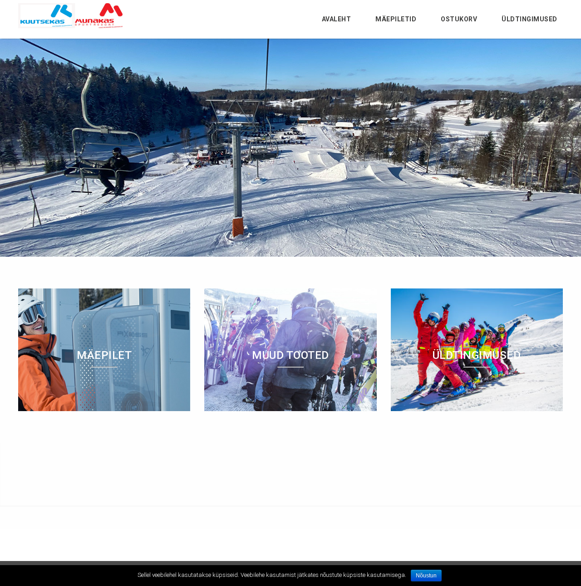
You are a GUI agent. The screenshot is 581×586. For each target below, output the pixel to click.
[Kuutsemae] (70, 26)
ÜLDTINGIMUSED (529, 19)
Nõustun (426, 575)
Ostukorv (459, 19)
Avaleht (336, 19)
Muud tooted (290, 355)
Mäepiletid (395, 19)
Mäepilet (104, 355)
